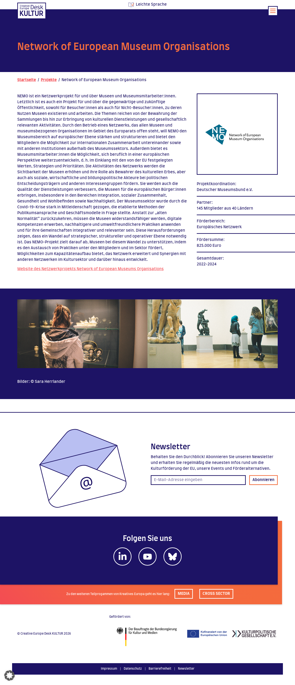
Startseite (26, 80)
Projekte (49, 80)
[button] (9, 675)
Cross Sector (216, 594)
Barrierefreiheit (160, 668)
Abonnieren (263, 480)
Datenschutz (133, 668)
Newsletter (186, 668)
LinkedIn (122, 556)
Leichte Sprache (151, 4)
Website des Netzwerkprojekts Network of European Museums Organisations (90, 269)
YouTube (147, 556)
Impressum (109, 668)
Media (184, 594)
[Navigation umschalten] (273, 11)
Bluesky (172, 556)
